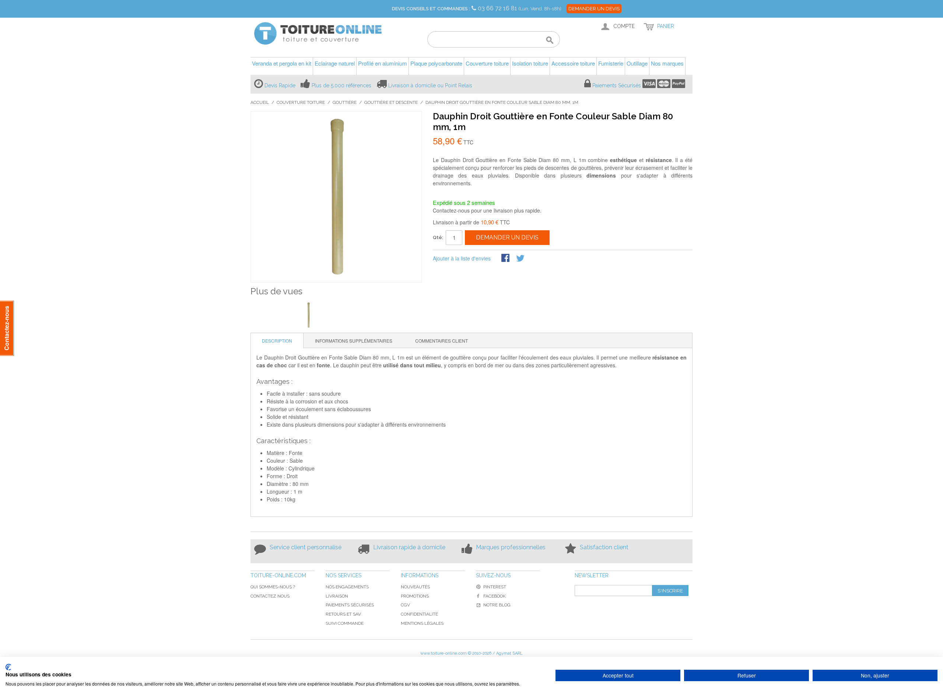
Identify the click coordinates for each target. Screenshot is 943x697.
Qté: (438, 237)
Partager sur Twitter (521, 258)
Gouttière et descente (391, 102)
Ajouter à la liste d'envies (462, 258)
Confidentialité (419, 614)
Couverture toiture (301, 102)
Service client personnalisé (305, 547)
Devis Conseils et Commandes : (431, 8)
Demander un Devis (594, 8)
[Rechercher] (550, 40)
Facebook (494, 596)
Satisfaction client (604, 547)
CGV (405, 604)
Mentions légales (422, 623)
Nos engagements (347, 586)
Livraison (337, 596)
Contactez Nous (270, 596)
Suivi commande (345, 623)
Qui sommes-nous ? (272, 586)
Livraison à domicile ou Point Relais (430, 85)
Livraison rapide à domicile (409, 547)
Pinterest (494, 586)
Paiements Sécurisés (616, 85)
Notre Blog (497, 604)
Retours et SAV (343, 614)
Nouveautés (415, 586)
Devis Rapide (279, 85)
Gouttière (345, 102)
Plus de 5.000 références (341, 85)
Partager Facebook (506, 258)
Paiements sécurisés (350, 604)
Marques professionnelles (511, 547)
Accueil (259, 102)
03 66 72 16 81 (498, 8)
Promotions (415, 596)
